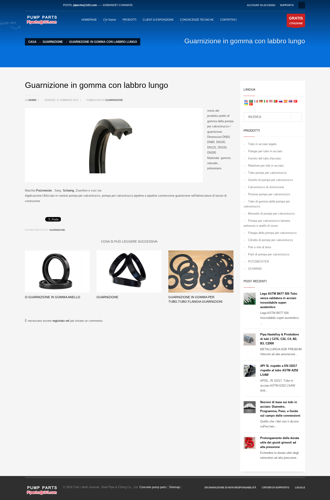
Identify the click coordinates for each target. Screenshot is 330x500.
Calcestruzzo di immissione (266, 187)
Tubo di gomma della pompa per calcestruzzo (267, 204)
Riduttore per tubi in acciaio (266, 165)
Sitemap (174, 487)
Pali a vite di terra (259, 247)
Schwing (68, 190)
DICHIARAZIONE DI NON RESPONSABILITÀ (230, 487)
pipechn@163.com (85, 5)
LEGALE (300, 487)
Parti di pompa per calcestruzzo (268, 254)
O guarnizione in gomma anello (52, 297)
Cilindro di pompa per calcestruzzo (270, 240)
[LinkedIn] (41, 5)
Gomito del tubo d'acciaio (264, 158)
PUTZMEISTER (258, 261)
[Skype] (55, 5)
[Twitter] (35, 5)
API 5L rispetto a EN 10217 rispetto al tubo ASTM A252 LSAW (279, 370)
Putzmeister (44, 190)
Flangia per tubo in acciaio (265, 151)
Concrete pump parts (153, 487)
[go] (296, 117)
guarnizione (57, 230)
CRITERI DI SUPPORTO (275, 487)
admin (33, 100)
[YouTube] (48, 5)
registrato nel (61, 320)
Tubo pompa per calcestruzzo (267, 172)
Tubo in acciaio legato (262, 144)
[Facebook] (28, 5)
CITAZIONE (296, 20)
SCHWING (255, 268)
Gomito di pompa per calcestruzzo (270, 180)
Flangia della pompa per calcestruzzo (272, 233)
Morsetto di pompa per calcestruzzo (271, 213)
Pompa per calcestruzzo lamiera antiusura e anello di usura (267, 223)
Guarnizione (114, 100)
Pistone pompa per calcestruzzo (269, 194)
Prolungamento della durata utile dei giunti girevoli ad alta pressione (279, 442)
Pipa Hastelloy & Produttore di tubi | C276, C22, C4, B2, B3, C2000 (279, 339)
